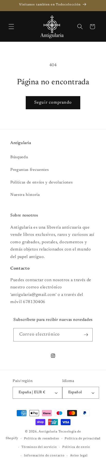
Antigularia (48, 431)
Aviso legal (78, 455)
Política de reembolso (41, 438)
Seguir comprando (53, 103)
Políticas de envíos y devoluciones (41, 183)
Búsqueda (19, 157)
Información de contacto (44, 455)
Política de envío (76, 447)
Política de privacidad (82, 438)
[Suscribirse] (86, 334)
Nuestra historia (25, 195)
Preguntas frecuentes (29, 170)
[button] (11, 26)
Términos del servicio (39, 447)
